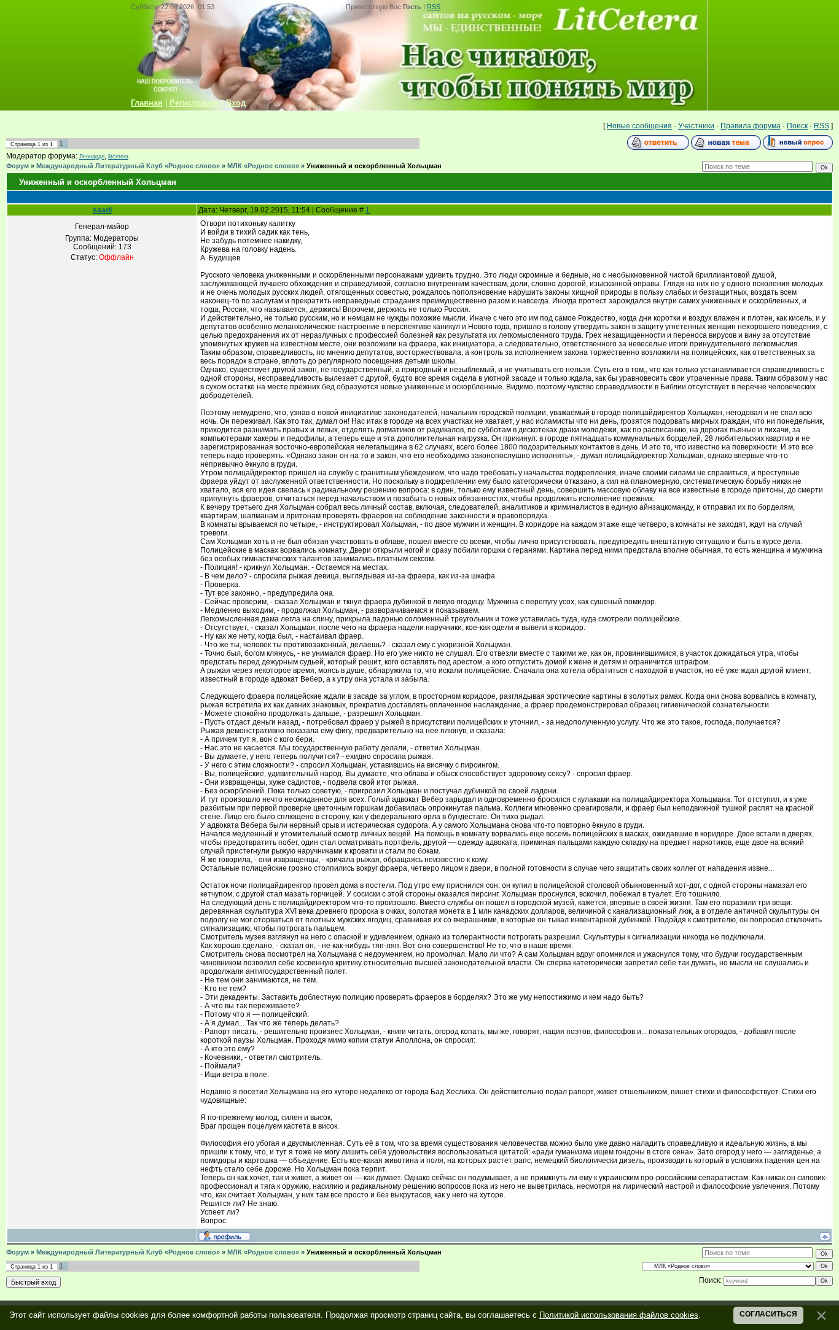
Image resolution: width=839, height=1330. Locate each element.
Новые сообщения (639, 126)
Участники (696, 126)
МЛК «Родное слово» (263, 165)
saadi (102, 210)
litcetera (118, 157)
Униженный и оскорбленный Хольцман (374, 165)
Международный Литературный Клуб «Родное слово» (128, 165)
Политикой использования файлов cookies (618, 1315)
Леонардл (91, 157)
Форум (17, 165)
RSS (433, 6)
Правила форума (750, 126)
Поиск (797, 126)
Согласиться (768, 1314)
